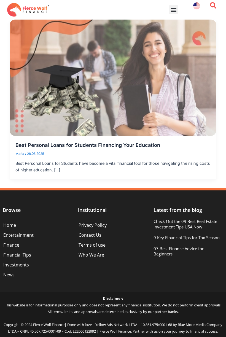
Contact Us (90, 235)
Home (9, 225)
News (9, 275)
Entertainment (18, 235)
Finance (11, 245)
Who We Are (91, 255)
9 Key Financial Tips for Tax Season (187, 237)
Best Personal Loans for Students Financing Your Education (87, 145)
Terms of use (92, 245)
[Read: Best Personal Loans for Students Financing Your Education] (113, 77)
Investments (16, 265)
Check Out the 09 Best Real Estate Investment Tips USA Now (185, 224)
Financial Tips (17, 255)
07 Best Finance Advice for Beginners (179, 251)
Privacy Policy (93, 225)
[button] (173, 9)
